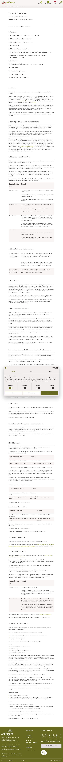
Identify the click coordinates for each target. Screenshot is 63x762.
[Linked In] (56, 735)
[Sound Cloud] (60, 735)
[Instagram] (53, 735)
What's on (28, 740)
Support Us (29, 745)
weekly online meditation (27, 146)
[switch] (24, 388)
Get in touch (29, 747)
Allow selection (31, 393)
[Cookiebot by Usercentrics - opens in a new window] (52, 368)
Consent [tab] (13, 371)
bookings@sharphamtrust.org (24, 100)
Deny (13, 393)
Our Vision (28, 735)
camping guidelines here (45, 614)
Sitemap (59, 760)
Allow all (49, 393)
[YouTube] (49, 735)
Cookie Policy (52, 760)
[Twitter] (45, 735)
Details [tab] (31, 371)
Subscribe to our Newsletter (51, 746)
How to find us (29, 737)
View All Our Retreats (31, 742)
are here (34, 102)
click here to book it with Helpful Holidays (24, 546)
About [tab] (50, 371)
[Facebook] (42, 735)
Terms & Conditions (31, 750)
